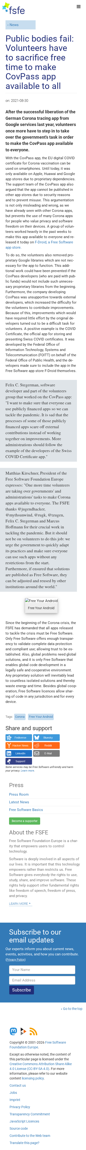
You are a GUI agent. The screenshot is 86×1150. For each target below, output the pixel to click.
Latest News (19, 802)
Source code (19, 1128)
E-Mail (48, 753)
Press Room (19, 794)
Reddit (48, 745)
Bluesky (48, 737)
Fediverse (20, 737)
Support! (20, 761)
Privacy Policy (20, 1107)
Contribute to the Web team (30, 1136)
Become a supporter (25, 821)
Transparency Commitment (30, 1114)
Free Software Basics (26, 810)
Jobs (13, 1093)
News (14, 25)
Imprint (15, 1100)
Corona (20, 716)
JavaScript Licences (24, 1121)
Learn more (18, 903)
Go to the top (72, 1009)
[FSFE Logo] (13, 8)
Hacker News (20, 745)
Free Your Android (41, 716)
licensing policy (33, 1078)
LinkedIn (20, 753)
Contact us (18, 1085)
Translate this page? (24, 1143)
